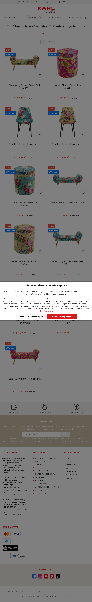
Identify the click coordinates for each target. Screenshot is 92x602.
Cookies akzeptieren (61, 317)
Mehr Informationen (46, 311)
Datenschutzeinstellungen (31, 317)
